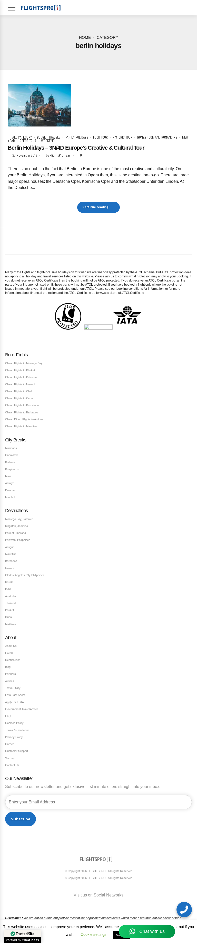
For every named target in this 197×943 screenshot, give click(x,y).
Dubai (8, 617)
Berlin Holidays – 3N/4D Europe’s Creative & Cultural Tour (76, 147)
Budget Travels (49, 137)
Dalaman (10, 490)
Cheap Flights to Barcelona (22, 405)
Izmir (8, 476)
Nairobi (9, 568)
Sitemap (10, 758)
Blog (8, 666)
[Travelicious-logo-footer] (96, 859)
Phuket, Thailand (15, 532)
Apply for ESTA (14, 702)
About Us (11, 645)
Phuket (9, 610)
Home (85, 37)
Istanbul (10, 497)
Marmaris (11, 448)
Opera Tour (28, 141)
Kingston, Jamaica (16, 526)
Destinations (13, 659)
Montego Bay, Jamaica (19, 519)
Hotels (9, 653)
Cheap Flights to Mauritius (21, 426)
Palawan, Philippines (17, 539)
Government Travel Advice (21, 709)
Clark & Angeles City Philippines (24, 575)
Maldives (10, 624)
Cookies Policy (14, 722)
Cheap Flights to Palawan (21, 377)
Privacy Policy (14, 737)
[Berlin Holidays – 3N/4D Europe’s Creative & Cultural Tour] (98, 105)
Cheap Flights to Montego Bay (24, 363)
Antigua (9, 547)
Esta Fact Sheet (15, 694)
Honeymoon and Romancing (157, 137)
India (8, 589)
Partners (10, 673)
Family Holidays (76, 137)
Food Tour (100, 137)
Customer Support (16, 750)
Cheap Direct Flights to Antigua (24, 419)
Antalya (9, 483)
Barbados (11, 561)
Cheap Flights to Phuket (20, 370)
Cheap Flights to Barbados (21, 412)
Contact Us (12, 765)
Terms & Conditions (17, 730)
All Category (22, 137)
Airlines (9, 681)
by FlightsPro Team (58, 155)
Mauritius (10, 554)
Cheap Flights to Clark (19, 391)
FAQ (8, 716)
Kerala (9, 582)
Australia (10, 596)
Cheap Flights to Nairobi (20, 384)
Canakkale (11, 455)
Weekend (48, 141)
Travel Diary (13, 688)
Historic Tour (122, 137)
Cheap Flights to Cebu (19, 398)
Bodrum (10, 462)
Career (9, 744)
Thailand (10, 603)
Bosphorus (12, 469)
